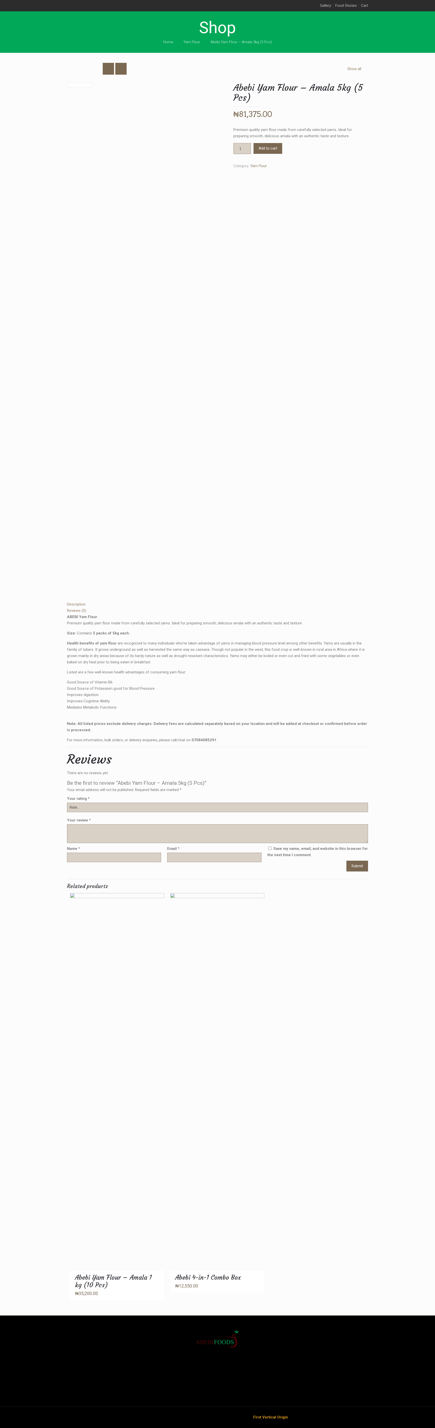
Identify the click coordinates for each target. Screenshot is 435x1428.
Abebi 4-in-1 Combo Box (208, 1277)
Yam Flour (192, 42)
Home (168, 42)
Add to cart (268, 148)
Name (73, 848)
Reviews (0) (76, 610)
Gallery (325, 5)
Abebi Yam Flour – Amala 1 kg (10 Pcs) (113, 1281)
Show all (354, 69)
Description (76, 604)
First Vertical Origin (270, 1417)
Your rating (78, 798)
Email (173, 848)
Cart (364, 5)
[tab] (217, 604)
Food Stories (346, 5)
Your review (79, 820)
